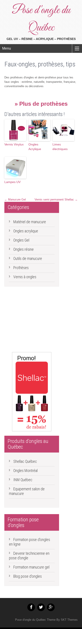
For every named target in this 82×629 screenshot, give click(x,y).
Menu (6, 48)
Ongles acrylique (25, 231)
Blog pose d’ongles (27, 576)
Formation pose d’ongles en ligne (29, 541)
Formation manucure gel (31, 567)
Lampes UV (12, 182)
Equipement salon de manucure (27, 491)
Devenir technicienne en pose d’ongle (29, 555)
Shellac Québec (25, 461)
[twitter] (41, 607)
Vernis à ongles (24, 277)
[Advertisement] (31, 320)
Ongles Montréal (25, 470)
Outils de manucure (27, 258)
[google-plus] (51, 607)
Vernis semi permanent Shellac (56, 199)
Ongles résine (23, 249)
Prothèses (21, 267)
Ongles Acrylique (34, 147)
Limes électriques (60, 147)
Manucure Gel (15, 199)
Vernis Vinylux (14, 144)
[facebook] (31, 607)
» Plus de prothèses (41, 103)
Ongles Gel (21, 240)
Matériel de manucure (29, 221)
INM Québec (22, 479)
